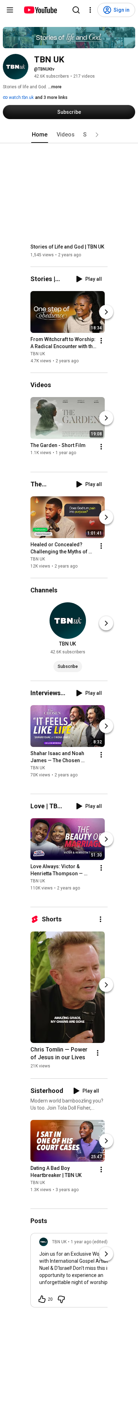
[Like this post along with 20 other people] (42, 1299)
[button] (96, 134)
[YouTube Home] (40, 10)
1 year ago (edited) (89, 1241)
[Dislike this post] (61, 1299)
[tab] (39, 134)
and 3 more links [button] (51, 97)
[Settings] (90, 10)
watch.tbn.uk (21, 97)
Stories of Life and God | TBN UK (67, 247)
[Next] (106, 312)
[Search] (76, 10)
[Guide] (10, 10)
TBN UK (37, 353)
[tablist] (69, 134)
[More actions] (101, 341)
